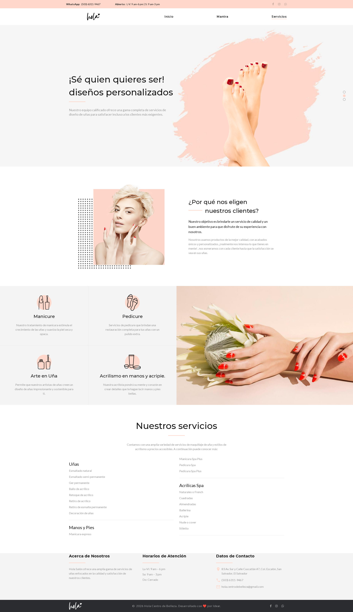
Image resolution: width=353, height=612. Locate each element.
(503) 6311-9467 (90, 4)
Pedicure (132, 316)
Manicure (44, 316)
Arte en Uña (44, 376)
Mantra (222, 16)
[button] (344, 92)
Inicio (169, 16)
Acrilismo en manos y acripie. (132, 376)
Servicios (279, 16)
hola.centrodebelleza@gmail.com (243, 586)
